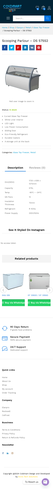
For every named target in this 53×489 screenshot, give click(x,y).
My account (7, 389)
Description (15, 167)
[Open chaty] (45, 482)
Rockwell (6, 411)
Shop (4, 385)
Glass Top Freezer (21, 152)
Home (4, 377)
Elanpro (5, 407)
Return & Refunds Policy (13, 437)
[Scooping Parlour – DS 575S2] (4, 47)
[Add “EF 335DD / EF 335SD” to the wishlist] (45, 290)
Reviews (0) (37, 167)
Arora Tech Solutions (28, 477)
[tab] (15, 168)
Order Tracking (9, 393)
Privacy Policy (8, 433)
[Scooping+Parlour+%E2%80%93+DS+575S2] (11, 47)
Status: (5, 110)
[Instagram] (12, 453)
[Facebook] (3, 453)
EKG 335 (6, 295)
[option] (13, 289)
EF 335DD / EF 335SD (38, 295)
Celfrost (6, 415)
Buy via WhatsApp (14, 302)
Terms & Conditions (11, 430)
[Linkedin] (7, 453)
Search (47, 18)
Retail (33, 152)
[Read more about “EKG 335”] (7, 290)
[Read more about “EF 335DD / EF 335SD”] (32, 290)
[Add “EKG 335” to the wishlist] (19, 290)
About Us (6, 381)
